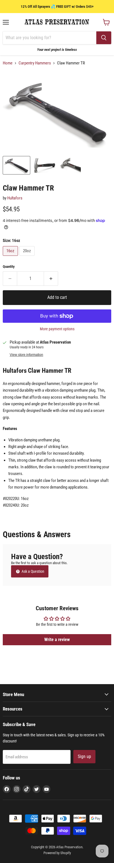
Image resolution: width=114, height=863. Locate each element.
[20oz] (27, 257)
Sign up (84, 756)
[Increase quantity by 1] (51, 278)
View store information (26, 355)
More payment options (57, 329)
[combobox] (49, 37)
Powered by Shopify (57, 853)
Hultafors (14, 198)
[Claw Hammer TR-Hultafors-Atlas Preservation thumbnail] (16, 165)
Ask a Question (32, 571)
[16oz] (11, 257)
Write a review (57, 639)
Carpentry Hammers (35, 63)
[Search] (103, 37)
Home (7, 63)
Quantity (9, 266)
